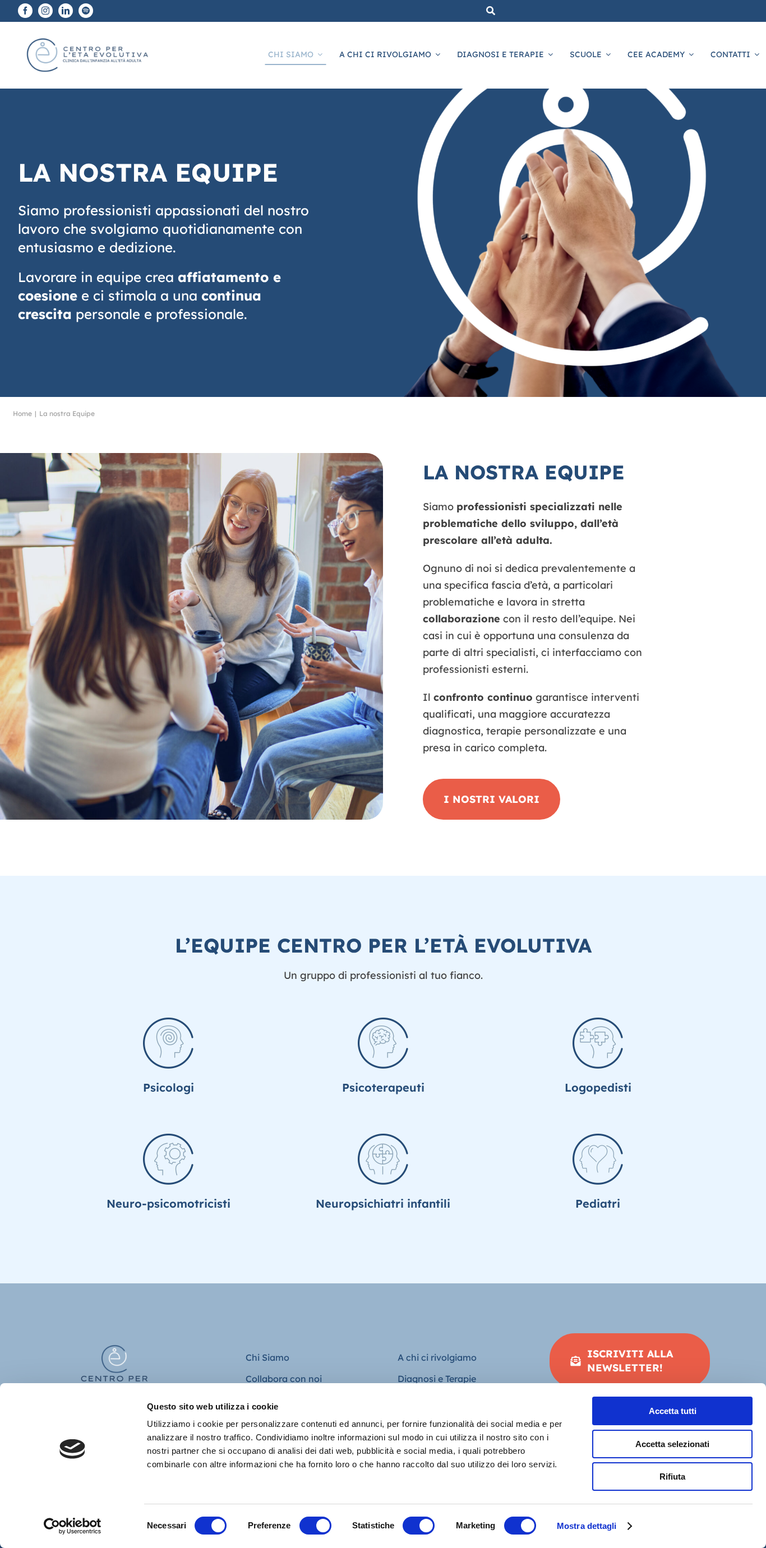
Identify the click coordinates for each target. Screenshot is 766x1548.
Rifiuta (672, 1476)
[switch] (315, 1526)
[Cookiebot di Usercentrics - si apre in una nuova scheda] (73, 1526)
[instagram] (45, 10)
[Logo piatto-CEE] (86, 36)
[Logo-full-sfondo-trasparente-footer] (114, 1338)
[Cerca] (490, 11)
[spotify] (86, 10)
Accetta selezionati (672, 1444)
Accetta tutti (672, 1411)
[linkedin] (65, 10)
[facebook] (25, 10)
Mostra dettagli (587, 1526)
